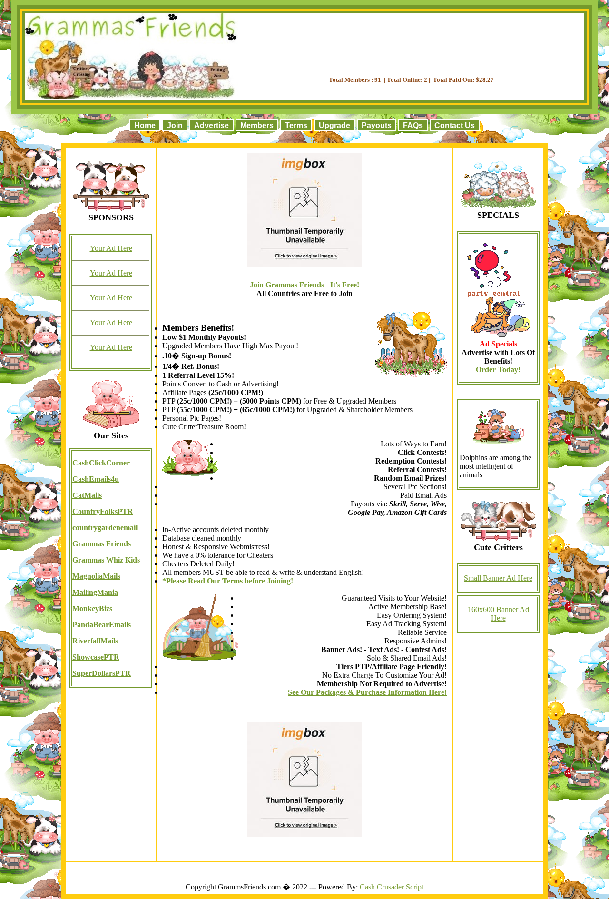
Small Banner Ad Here (498, 578)
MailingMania (95, 592)
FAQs (413, 125)
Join (175, 125)
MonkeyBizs (92, 608)
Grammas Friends (101, 544)
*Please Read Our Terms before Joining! (227, 581)
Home (145, 125)
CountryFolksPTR (102, 511)
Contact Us (454, 125)
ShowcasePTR (95, 657)
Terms (296, 125)
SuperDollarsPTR (101, 673)
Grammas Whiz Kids (106, 560)
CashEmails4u (95, 479)
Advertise (211, 125)
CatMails (87, 495)
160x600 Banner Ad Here (498, 613)
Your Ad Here (111, 248)
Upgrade (334, 125)
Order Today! (498, 370)
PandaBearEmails (101, 625)
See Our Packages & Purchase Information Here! (367, 692)
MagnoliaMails (96, 576)
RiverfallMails (95, 641)
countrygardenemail (105, 528)
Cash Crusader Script (391, 887)
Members (257, 125)
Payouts (377, 125)
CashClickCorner (101, 463)
